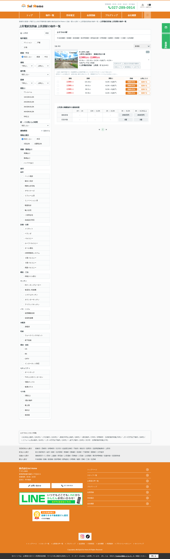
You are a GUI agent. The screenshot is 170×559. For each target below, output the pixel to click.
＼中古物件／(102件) (49, 437)
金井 (48, 452)
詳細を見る (131, 82)
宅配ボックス (30, 382)
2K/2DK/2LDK (29, 102)
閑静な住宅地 (30, 186)
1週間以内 (38, 144)
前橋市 (37, 448)
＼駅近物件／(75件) (88, 437)
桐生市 (82, 448)
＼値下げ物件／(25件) (76, 440)
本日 (38, 139)
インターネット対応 (32, 363)
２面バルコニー (30, 258)
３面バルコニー (30, 263)
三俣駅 (123, 38)
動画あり (27, 158)
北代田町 (59, 452)
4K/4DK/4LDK (29, 112)
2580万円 (125, 115)
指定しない (28, 57)
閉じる (153, 556)
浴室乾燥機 (29, 318)
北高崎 (93, 459)
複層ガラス (29, 387)
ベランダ (28, 233)
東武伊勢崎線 (98, 456)
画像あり (27, 153)
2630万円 (141, 115)
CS (26, 349)
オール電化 (29, 248)
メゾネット (29, 229)
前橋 (44, 459)
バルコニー (29, 238)
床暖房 (27, 327)
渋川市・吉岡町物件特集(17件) (97, 440)
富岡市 (88, 448)
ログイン (142, 7)
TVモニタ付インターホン (34, 377)
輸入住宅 (28, 210)
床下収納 (28, 340)
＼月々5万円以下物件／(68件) (133, 437)
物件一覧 (50, 15)
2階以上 (28, 395)
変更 (47, 33)
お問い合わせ (36, 486)
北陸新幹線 (116, 456)
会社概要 (132, 15)
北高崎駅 (130, 38)
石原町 (79, 452)
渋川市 (58, 448)
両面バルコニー (30, 267)
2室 (125, 120)
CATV (27, 359)
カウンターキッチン (32, 299)
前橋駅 (69, 38)
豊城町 (73, 452)
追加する (144, 82)
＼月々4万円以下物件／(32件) (56, 440)
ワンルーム (28, 92)
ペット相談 (29, 176)
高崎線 (74, 456)
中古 (46, 57)
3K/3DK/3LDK (29, 107)
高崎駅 (116, 38)
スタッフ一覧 (92, 475)
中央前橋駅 (61, 38)
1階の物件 (28, 400)
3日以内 (27, 144)
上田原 (95, 65)
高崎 (83, 459)
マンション (28, 42)
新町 (53, 452)
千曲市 (76, 448)
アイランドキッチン (32, 304)
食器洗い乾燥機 (30, 290)
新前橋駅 (76, 38)
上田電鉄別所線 (86, 65)
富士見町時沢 (40, 452)
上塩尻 (87, 52)
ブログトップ (111, 15)
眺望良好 (28, 205)
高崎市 (44, 448)
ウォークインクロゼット (34, 335)
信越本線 (107, 456)
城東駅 (110, 38)
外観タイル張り (30, 276)
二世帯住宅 (29, 215)
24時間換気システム (32, 253)
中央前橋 (38, 459)
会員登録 (91, 15)
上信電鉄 (88, 456)
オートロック (30, 372)
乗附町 (93, 452)
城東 (78, 459)
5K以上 (26, 116)
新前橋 (50, 459)
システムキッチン (31, 295)
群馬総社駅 (95, 38)
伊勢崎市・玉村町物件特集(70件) (109, 437)
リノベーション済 (31, 200)
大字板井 (100, 452)
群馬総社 (65, 459)
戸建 (38, 42)
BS (26, 354)
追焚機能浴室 (30, 313)
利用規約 (110, 544)
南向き (27, 410)
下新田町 (86, 452)
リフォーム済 (30, 196)
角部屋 (27, 415)
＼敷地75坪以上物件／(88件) (69, 437)
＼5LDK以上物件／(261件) (30, 437)
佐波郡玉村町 (67, 448)
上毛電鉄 (67, 456)
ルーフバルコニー (31, 243)
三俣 (87, 459)
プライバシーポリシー (123, 544)
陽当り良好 (29, 181)
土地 (25, 47)
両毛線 (60, 456)
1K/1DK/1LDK (29, 97)
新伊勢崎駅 (85, 38)
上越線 (54, 456)
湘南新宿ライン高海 (42, 456)
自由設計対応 (30, 220)
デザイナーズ (30, 191)
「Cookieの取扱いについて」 (123, 556)
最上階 (27, 405)
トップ (29, 15)
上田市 (83, 52)
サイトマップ (139, 544)
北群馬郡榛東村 (98, 448)
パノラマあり (29, 163)
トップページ (92, 469)
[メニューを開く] (147, 15)
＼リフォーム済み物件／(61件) (32, 440)
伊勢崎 (72, 459)
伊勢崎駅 (103, 38)
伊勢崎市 (51, 448)
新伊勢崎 (57, 459)
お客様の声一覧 (93, 481)
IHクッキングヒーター (33, 285)
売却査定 (70, 15)
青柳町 (66, 452)
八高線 (81, 456)
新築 (38, 57)
